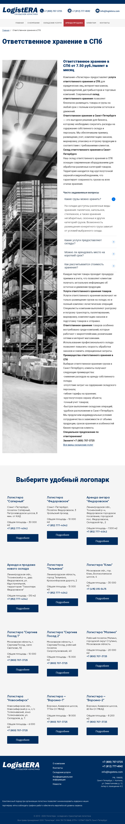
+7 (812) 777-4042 (81, 11)
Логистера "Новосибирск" (18, 698)
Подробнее (22, 537)
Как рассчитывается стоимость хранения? (89, 266)
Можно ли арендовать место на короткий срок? (89, 254)
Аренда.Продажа (74, 23)
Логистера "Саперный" (15, 499)
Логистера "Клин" (99, 565)
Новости (57, 784)
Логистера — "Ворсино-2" (96, 698)
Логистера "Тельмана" (55, 567)
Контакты (105, 23)
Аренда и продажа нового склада (21, 567)
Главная (20, 23)
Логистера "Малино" (102, 632)
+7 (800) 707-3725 (53, 11)
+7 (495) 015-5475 (96, 589)
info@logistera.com (110, 11)
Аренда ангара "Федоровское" (98, 499)
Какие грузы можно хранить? (89, 199)
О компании (33, 23)
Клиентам (91, 23)
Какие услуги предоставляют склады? (89, 242)
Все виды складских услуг (78, 444)
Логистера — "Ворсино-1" (56, 698)
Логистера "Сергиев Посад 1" (22, 634)
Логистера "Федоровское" (58, 499)
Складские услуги (52, 23)
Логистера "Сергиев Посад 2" (62, 634)
